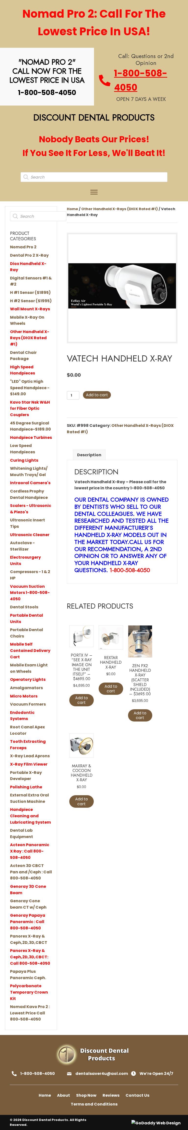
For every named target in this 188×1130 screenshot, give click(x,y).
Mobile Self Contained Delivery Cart (30, 650)
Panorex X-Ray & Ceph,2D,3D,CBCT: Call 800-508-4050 (30, 957)
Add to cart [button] (81, 700)
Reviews (111, 1095)
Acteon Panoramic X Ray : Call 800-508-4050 (29, 851)
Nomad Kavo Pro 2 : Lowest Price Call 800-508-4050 (30, 1013)
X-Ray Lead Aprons (30, 756)
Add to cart (97, 395)
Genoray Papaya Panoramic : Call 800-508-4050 (27, 922)
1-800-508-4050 (37, 1073)
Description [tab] (89, 455)
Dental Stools (24, 607)
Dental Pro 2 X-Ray (29, 255)
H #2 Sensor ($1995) (31, 301)
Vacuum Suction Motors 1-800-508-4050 (30, 593)
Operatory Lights (28, 679)
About (63, 1095)
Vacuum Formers (28, 704)
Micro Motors (23, 696)
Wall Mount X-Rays (30, 309)
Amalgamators (26, 688)
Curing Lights (24, 460)
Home (72, 208)
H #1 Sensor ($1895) (30, 292)
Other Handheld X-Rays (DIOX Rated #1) (29, 338)
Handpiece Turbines (31, 437)
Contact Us (137, 1095)
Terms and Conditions (94, 1104)
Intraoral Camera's (30, 483)
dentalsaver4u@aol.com (101, 1073)
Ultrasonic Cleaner (29, 535)
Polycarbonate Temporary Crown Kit (29, 992)
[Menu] (94, 192)
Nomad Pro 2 (23, 247)
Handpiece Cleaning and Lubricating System (30, 816)
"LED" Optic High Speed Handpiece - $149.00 (29, 388)
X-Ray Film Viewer (28, 764)
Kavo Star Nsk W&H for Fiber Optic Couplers (30, 408)
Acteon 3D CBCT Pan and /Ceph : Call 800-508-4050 (31, 872)
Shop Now (86, 1095)
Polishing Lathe (26, 787)
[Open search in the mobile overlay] (94, 177)
